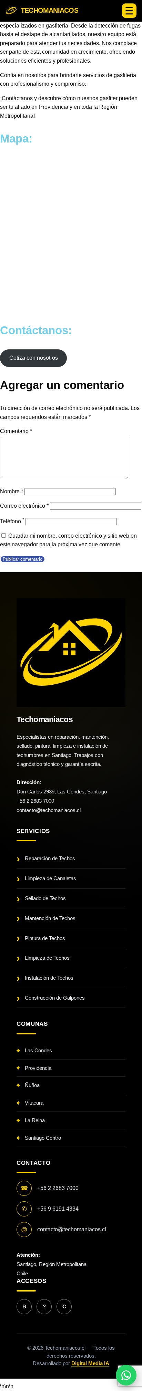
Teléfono (12, 521)
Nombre (11, 491)
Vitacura (34, 1103)
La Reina (35, 1120)
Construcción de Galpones (55, 998)
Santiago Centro (43, 1138)
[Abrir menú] (129, 10)
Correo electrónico (24, 506)
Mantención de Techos (50, 918)
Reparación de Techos (50, 858)
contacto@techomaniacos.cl (49, 810)
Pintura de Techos (45, 938)
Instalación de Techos (49, 978)
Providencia (38, 1068)
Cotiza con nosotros (33, 358)
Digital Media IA (90, 1363)
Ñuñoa (32, 1085)
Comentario (16, 431)
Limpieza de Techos (47, 958)
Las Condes (38, 1050)
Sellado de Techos (45, 898)
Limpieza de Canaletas (50, 878)
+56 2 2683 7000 (35, 801)
